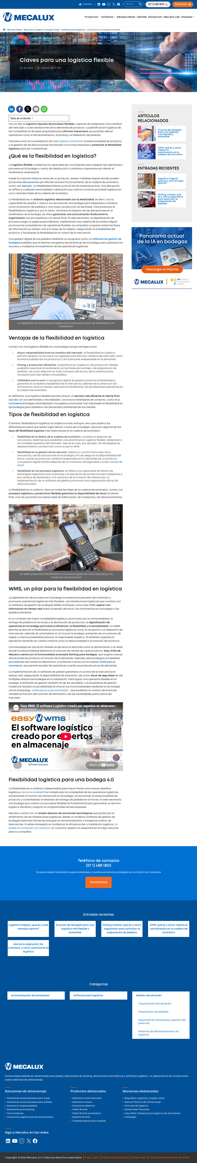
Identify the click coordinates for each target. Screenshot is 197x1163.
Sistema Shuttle (81, 1117)
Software (107, 17)
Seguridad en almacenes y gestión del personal (162, 1021)
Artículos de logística (136, 1106)
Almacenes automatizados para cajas (28, 1098)
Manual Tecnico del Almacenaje (143, 1102)
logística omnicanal (70, 141)
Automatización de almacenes (30, 995)
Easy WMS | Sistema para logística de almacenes (152, 1114)
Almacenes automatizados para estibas (29, 1102)
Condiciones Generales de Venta (169, 1158)
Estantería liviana (82, 1102)
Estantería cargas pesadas (22, 1106)
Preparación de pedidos (153, 1012)
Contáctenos (98, 882)
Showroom (155, 17)
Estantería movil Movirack (87, 1098)
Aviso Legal (92, 1158)
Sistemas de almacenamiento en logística (158, 1033)
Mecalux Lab (172, 17)
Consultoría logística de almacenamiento (30, 1117)
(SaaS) (49, 690)
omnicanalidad (35, 792)
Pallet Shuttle (79, 1110)
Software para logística (88, 995)
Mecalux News (126, 17)
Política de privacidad (115, 1158)
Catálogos (130, 1117)
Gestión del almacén (149, 995)
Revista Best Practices (137, 1110)
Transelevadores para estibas (89, 1121)
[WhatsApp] (36, 111)
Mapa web (139, 1158)
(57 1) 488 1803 (98, 865)
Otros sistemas (15, 1114)
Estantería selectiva (83, 1106)
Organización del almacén (154, 1004)
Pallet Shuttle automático (86, 1114)
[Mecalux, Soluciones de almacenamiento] (28, 22)
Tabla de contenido (20, 118)
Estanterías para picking (20, 1110)
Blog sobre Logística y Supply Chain (145, 1098)
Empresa (187, 17)
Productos (91, 17)
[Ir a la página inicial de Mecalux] (4, 30)
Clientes (142, 17)
